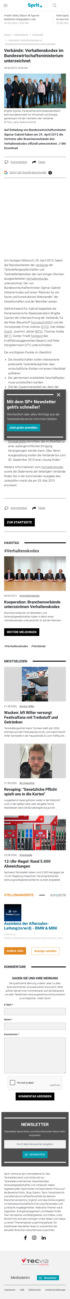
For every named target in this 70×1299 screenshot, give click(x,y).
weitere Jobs (15, 951)
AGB (22, 1290)
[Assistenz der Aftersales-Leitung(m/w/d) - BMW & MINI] (12, 912)
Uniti (8, 331)
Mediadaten (20, 1277)
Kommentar (11, 1034)
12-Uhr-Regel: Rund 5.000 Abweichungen (27, 863)
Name (7, 1019)
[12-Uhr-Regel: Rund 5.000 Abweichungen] (35, 833)
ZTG (45, 327)
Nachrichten (21, 34)
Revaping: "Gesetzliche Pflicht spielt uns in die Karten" (30, 791)
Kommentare (19, 162)
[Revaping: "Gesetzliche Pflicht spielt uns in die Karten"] (35, 761)
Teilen (41, 162)
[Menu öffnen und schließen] (6, 5)
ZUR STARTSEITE (19, 522)
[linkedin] (44, 1237)
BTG (39, 331)
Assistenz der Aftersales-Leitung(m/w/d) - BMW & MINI (30, 925)
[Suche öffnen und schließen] (53, 6)
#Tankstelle (25, 855)
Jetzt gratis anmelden (23, 427)
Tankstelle (37, 34)
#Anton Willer (26, 706)
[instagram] (34, 1237)
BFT (7, 336)
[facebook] (25, 1237)
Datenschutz (35, 1290)
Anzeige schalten (45, 951)
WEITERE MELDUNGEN (21, 632)
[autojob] (58, 894)
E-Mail (7, 1004)
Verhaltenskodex (37, 278)
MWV (48, 322)
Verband (37, 336)
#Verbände (38, 646)
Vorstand (38, 322)
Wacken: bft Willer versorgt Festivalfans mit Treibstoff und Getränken (31, 717)
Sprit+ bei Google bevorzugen (28, 172)
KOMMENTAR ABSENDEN (35, 1096)
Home (7, 34)
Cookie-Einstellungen (55, 1290)
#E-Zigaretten (27, 783)
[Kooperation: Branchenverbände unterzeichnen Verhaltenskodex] (35, 573)
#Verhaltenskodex (21, 550)
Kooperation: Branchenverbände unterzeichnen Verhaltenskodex (32, 604)
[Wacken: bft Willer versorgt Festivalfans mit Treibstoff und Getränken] (35, 684)
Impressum (9, 1290)
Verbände (42, 265)
